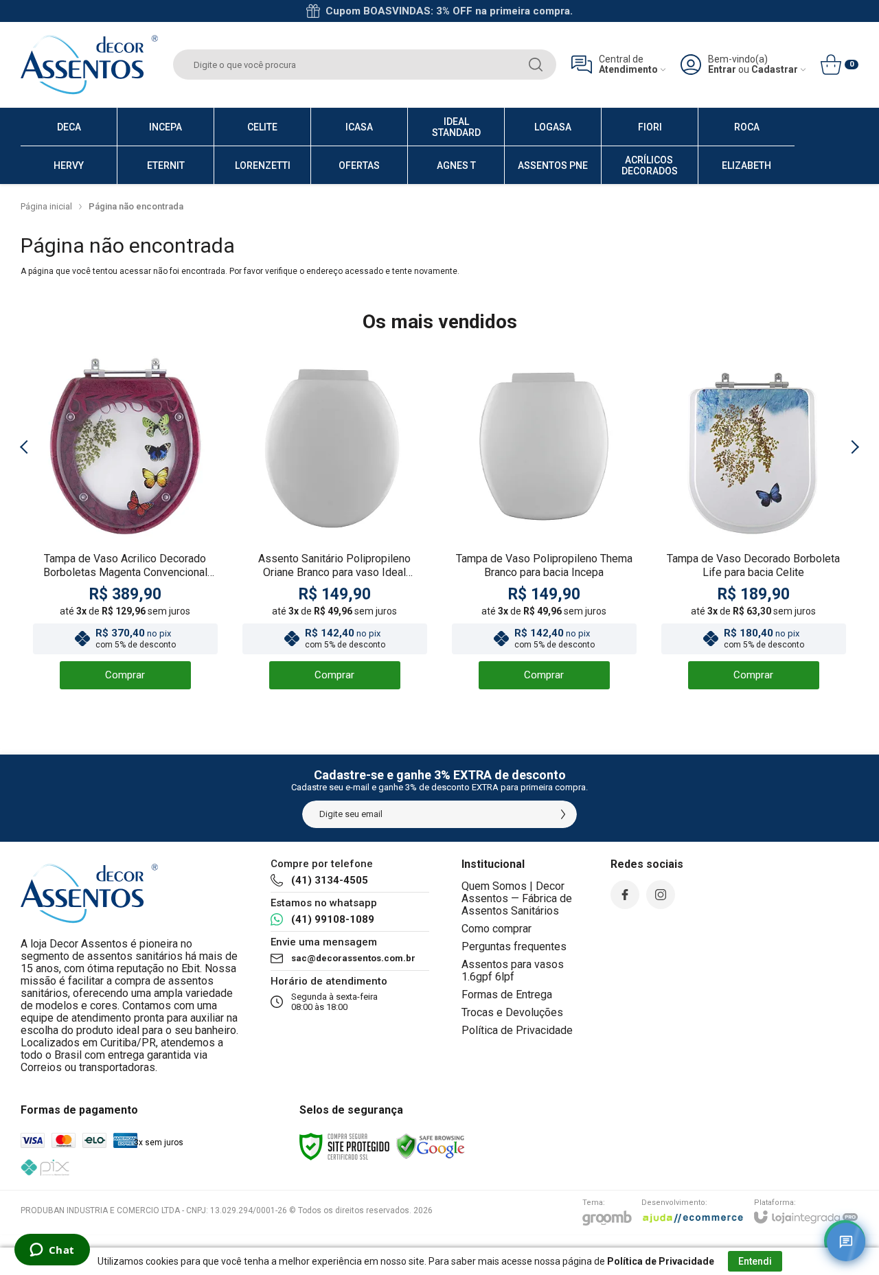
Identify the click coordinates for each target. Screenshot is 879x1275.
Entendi (755, 1261)
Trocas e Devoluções (512, 1012)
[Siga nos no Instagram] (660, 894)
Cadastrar (774, 70)
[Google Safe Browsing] (430, 1146)
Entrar (722, 70)
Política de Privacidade (517, 1030)
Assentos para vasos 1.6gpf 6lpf (512, 970)
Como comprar (496, 928)
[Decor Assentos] (89, 64)
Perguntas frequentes (514, 946)
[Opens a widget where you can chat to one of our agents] (52, 1251)
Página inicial (46, 206)
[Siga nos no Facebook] (624, 894)
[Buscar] (535, 64)
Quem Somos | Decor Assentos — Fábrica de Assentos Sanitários (516, 898)
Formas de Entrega (506, 994)
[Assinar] (563, 814)
